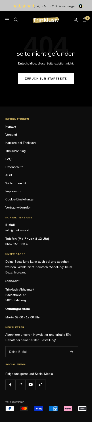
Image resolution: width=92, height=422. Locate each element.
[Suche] (16, 20)
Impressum (13, 191)
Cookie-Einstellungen (20, 199)
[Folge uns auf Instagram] (20, 385)
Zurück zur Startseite (46, 78)
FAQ (8, 159)
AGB (8, 175)
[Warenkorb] (84, 20)
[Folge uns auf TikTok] (41, 385)
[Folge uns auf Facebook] (10, 385)
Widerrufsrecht (15, 183)
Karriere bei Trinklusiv (20, 142)
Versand (11, 134)
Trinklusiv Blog (15, 151)
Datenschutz (14, 167)
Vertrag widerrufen (18, 207)
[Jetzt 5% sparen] (71, 351)
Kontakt (10, 126)
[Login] (76, 20)
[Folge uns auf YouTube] (30, 385)
